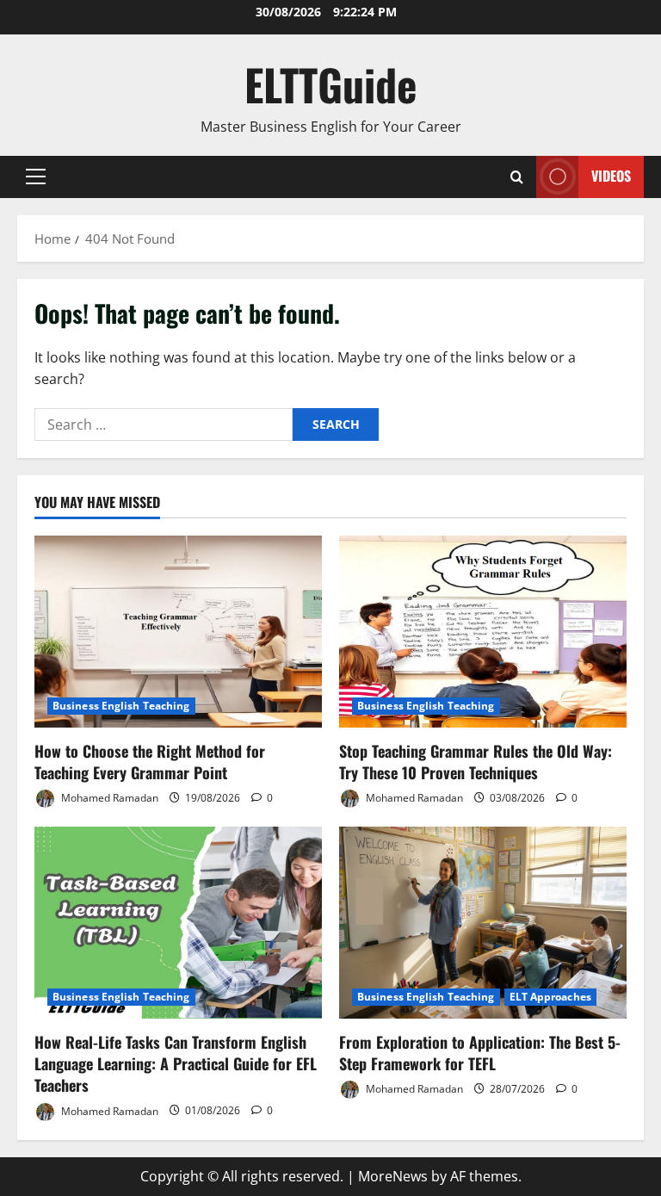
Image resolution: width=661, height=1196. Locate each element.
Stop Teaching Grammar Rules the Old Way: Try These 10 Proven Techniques (475, 762)
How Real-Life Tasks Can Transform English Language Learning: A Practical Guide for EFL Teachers (175, 1063)
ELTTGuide (330, 83)
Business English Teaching (121, 705)
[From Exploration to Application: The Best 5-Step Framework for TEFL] (483, 923)
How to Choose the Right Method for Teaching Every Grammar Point (149, 762)
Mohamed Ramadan (108, 797)
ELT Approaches (550, 996)
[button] (35, 176)
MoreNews (393, 1176)
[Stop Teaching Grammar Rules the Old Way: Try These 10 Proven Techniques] (483, 632)
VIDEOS (611, 175)
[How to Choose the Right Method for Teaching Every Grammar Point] (178, 632)
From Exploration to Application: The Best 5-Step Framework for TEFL (480, 1053)
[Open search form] (516, 177)
